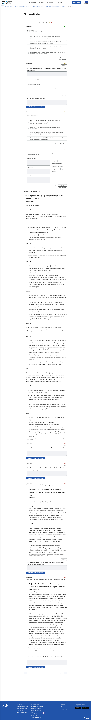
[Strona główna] (9, 705)
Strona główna (10, 6)
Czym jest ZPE (20, 710)
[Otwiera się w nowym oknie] (78, 708)
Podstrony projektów (36, 708)
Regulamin (19, 704)
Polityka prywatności (22, 708)
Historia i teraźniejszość (38, 6)
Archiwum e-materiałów (37, 706)
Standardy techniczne (22, 712)
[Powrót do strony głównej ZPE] (7, 2)
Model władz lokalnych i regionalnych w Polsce (55, 6)
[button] (70, 2)
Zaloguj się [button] (76, 2)
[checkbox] (47, 122)
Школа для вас (35, 704)
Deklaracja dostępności (22, 706)
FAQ (67, 2)
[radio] (47, 37)
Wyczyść (64, 65)
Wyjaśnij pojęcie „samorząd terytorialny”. (36, 98)
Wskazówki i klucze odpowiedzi (36, 106)
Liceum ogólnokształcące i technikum (23, 6)
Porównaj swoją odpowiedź (33, 84)
